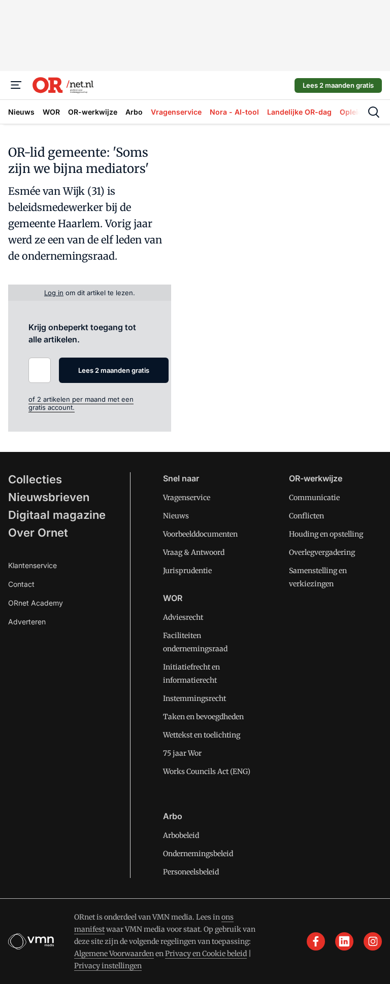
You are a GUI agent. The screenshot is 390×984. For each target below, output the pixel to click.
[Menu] (16, 85)
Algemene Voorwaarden (114, 953)
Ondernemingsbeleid (198, 853)
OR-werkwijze (315, 478)
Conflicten (306, 515)
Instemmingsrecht (194, 698)
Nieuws (176, 515)
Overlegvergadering (322, 552)
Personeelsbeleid (191, 871)
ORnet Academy (35, 603)
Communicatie (314, 497)
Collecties (35, 479)
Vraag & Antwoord (193, 552)
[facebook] (316, 941)
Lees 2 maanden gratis (338, 85)
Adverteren (27, 621)
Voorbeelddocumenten (200, 534)
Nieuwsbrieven (48, 497)
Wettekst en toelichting (201, 735)
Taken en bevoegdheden (203, 716)
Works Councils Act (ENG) (206, 771)
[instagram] (373, 941)
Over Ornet (38, 532)
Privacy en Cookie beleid (206, 953)
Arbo (172, 816)
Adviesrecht (183, 617)
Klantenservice (32, 565)
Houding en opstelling (326, 534)
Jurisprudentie (187, 570)
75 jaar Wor (182, 753)
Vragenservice (186, 497)
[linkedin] (344, 941)
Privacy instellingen (108, 965)
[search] (374, 112)
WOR (172, 598)
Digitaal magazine (57, 514)
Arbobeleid (181, 835)
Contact (21, 584)
